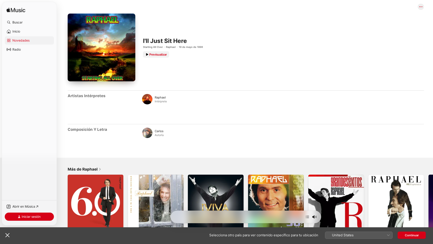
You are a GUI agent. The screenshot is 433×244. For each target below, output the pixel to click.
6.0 (70, 176)
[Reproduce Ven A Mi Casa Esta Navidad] (133, 224)
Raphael (171, 47)
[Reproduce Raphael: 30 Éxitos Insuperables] (253, 224)
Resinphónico (377, 176)
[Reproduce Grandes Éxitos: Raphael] (314, 224)
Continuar (412, 235)
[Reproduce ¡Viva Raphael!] (193, 224)
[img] (16, 10)
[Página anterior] (63, 202)
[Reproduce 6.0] (73, 224)
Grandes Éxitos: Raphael (325, 176)
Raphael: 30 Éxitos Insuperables (270, 176)
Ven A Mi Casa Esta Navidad (147, 176)
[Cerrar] (7, 235)
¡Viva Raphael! (197, 176)
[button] (29, 22)
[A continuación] (307, 217)
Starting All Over (153, 47)
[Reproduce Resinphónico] (374, 224)
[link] (84, 169)
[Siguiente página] (428, 202)
